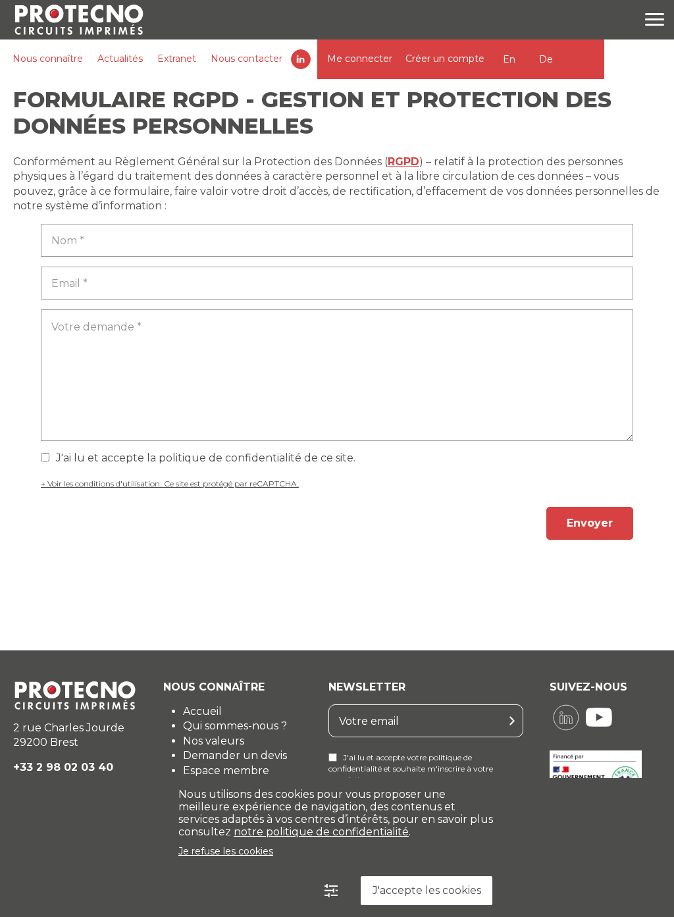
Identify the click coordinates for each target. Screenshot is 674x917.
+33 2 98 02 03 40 (63, 767)
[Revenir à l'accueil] (74, 19)
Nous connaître (48, 59)
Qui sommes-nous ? (235, 726)
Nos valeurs (213, 741)
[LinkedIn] (566, 717)
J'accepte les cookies (427, 890)
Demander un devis (235, 755)
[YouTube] (599, 717)
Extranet (176, 59)
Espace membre (226, 770)
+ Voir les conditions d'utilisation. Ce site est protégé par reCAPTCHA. (170, 483)
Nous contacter (246, 59)
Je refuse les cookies (225, 851)
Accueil (202, 711)
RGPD (403, 161)
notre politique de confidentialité (321, 831)
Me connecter (359, 59)
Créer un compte (444, 59)
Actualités (120, 59)
